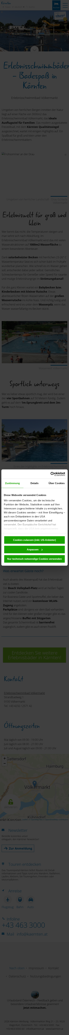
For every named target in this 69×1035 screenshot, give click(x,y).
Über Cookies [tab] (57, 483)
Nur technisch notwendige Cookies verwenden (34, 558)
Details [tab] (34, 483)
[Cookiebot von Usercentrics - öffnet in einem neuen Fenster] (50, 474)
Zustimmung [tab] (12, 483)
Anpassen (33, 549)
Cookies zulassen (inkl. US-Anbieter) (34, 540)
